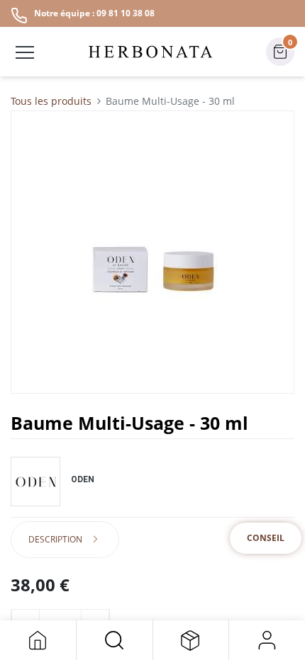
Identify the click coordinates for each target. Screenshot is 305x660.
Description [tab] (55, 539)
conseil (265, 538)
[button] (114, 640)
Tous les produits (51, 101)
